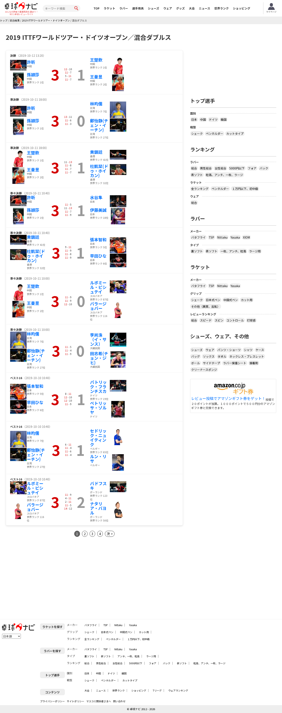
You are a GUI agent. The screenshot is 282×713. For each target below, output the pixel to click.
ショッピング (241, 8)
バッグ (195, 356)
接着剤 (253, 363)
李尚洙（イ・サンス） (98, 339)
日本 (194, 119)
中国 (203, 119)
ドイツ (213, 119)
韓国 (223, 119)
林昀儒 (96, 104)
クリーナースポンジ (204, 370)
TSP (211, 237)
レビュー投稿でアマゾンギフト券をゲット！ (228, 398)
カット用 (246, 300)
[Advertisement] (40, 578)
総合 (194, 168)
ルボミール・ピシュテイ (98, 287)
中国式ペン (230, 300)
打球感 (251, 320)
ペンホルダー (214, 133)
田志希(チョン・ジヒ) (99, 357)
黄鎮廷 (96, 152)
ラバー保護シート (234, 363)
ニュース (204, 8)
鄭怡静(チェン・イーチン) (99, 125)
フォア (252, 168)
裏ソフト (197, 251)
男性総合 (206, 168)
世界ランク (221, 8)
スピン (219, 320)
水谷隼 (96, 197)
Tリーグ (157, 690)
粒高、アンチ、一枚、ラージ (224, 175)
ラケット (109, 8)
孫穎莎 (33, 75)
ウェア (167, 8)
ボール (195, 363)
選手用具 (138, 8)
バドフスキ (98, 485)
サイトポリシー (75, 701)
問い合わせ (119, 701)
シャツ (248, 350)
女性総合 (220, 168)
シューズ (153, 8)
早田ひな (98, 256)
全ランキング (200, 189)
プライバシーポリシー (52, 701)
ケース (260, 350)
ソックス (208, 356)
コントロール (235, 320)
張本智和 (98, 239)
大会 (192, 8)
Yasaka (235, 237)
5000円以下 (237, 168)
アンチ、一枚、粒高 (128, 656)
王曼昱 (96, 77)
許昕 (31, 62)
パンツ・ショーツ (229, 350)
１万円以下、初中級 (245, 189)
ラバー (123, 8)
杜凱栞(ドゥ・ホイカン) (99, 170)
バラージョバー (98, 306)
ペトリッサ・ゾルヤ (98, 407)
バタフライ (198, 237)
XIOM (246, 237)
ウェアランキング (178, 690)
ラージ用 (255, 251)
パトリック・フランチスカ (98, 386)
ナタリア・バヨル (98, 508)
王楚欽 (96, 60)
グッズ (180, 8)
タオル (222, 356)
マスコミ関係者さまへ (98, 701)
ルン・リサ (98, 458)
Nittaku (222, 237)
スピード (206, 320)
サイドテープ (211, 363)
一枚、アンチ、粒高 (233, 251)
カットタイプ (235, 133)
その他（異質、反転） (205, 306)
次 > (110, 533)
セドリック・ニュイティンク (98, 437)
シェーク (197, 133)
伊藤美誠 (98, 210)
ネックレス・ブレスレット (246, 356)
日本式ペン (213, 300)
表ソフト (197, 175)
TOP (97, 8)
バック (263, 168)
